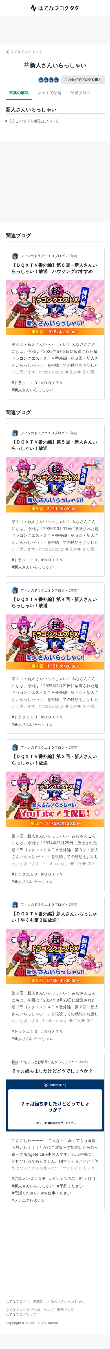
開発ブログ (65, 1309)
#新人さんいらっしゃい (33, 389)
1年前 (73, 256)
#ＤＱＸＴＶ (52, 382)
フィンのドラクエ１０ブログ (43, 256)
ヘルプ (49, 1309)
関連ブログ (80, 92)
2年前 (73, 590)
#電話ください (25, 1193)
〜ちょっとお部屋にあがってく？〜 (48, 1062)
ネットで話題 (49, 92)
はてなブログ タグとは (23, 1309)
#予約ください (70, 1185)
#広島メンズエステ (29, 1178)
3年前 (83, 1062)
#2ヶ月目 (87, 1178)
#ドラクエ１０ (25, 382)
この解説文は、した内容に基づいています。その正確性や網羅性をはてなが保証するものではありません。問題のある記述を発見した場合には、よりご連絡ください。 (32, 122)
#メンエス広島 (62, 1178)
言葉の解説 (19, 92)
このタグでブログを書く (83, 79)
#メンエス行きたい (29, 1200)
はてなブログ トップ (26, 51)
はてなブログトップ (21, 1314)
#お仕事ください (56, 1193)
